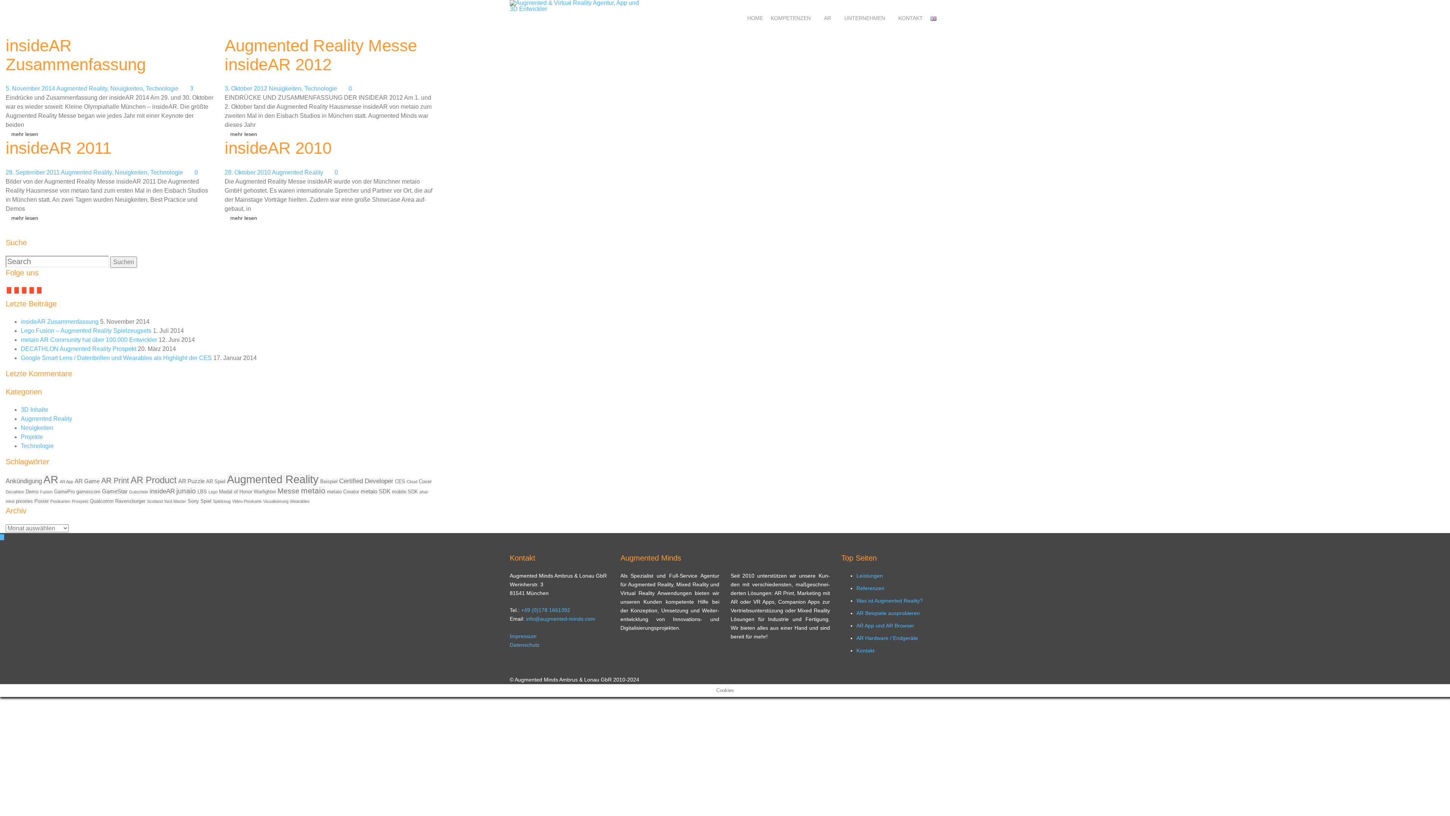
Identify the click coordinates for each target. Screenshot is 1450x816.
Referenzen (870, 588)
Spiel (206, 501)
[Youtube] (31, 290)
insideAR (162, 491)
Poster (41, 501)
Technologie (162, 88)
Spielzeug (222, 501)
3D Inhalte (34, 409)
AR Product (154, 480)
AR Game (87, 481)
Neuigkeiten (126, 88)
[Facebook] (9, 290)
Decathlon (15, 492)
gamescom (88, 492)
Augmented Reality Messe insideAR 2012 (321, 55)
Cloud (412, 481)
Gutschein (138, 492)
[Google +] (24, 290)
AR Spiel (215, 481)
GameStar (115, 491)
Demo (32, 492)
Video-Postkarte (247, 501)
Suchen (123, 262)
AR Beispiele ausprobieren (888, 613)
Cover (425, 481)
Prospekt (80, 501)
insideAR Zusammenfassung (76, 55)
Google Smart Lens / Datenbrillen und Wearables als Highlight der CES (116, 358)
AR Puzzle (191, 481)
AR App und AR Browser (885, 626)
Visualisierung (275, 501)
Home (755, 18)
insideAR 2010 (278, 148)
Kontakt (910, 18)
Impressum (523, 636)
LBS (202, 492)
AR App (66, 481)
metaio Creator (343, 492)
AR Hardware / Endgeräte (887, 638)
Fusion (46, 492)
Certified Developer (366, 481)
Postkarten (60, 501)
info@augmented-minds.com (560, 619)
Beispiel (329, 481)
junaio (186, 491)
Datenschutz (525, 645)
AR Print (115, 480)
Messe (288, 491)
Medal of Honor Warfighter (247, 492)
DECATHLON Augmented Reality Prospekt (78, 349)
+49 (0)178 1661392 (545, 610)
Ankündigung (24, 481)
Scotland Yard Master (166, 501)
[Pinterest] (39, 290)
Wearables (300, 501)
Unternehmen (864, 18)
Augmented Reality (81, 88)
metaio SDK (375, 491)
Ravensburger (130, 501)
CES (400, 481)
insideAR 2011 (58, 148)
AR (827, 18)
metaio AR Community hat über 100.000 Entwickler (89, 340)
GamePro (64, 492)
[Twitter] (16, 290)
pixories (24, 501)
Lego (213, 492)
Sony (193, 501)
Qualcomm (102, 501)
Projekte (32, 437)
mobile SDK (405, 492)
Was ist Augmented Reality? (889, 601)
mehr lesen (24, 134)
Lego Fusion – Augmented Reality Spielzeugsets (86, 331)
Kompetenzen (791, 18)
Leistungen (869, 576)
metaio (313, 490)
